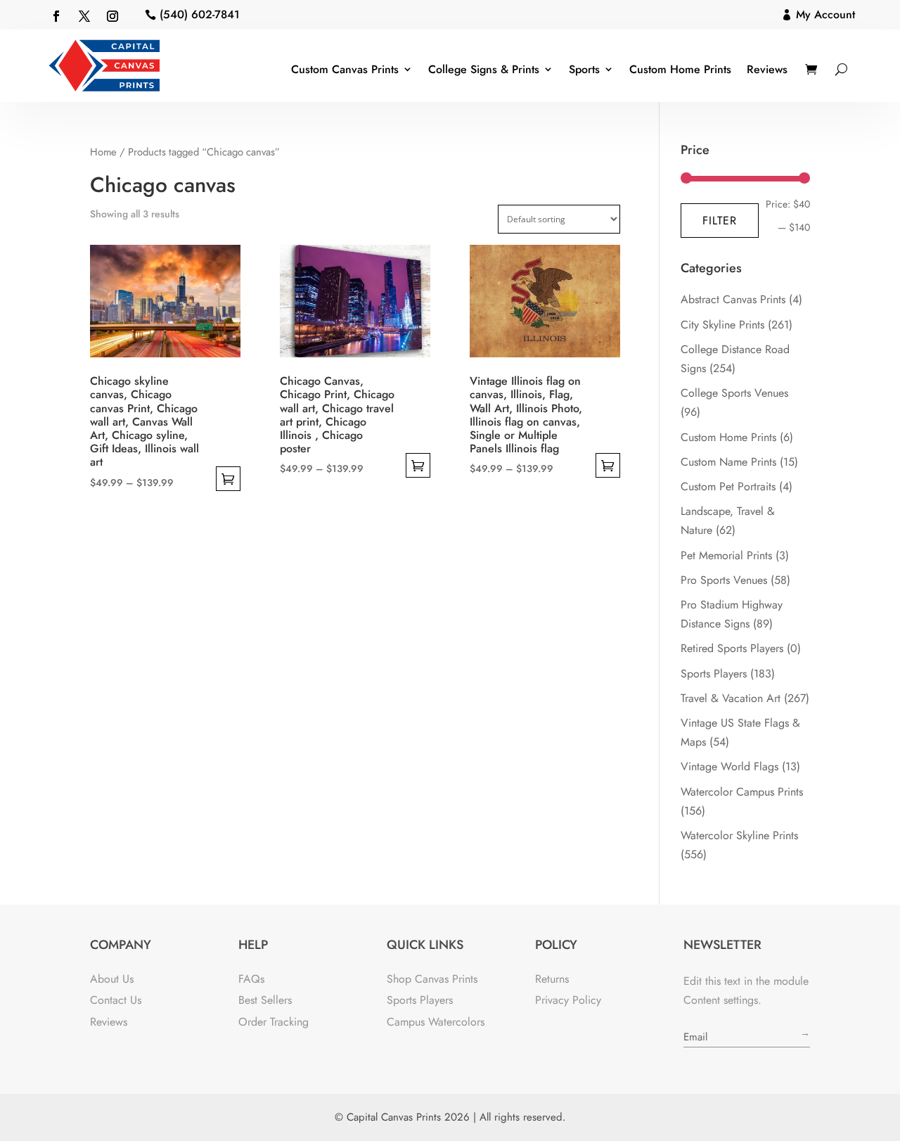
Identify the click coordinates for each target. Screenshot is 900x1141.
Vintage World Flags (729, 766)
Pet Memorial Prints (726, 555)
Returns (552, 979)
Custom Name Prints (728, 462)
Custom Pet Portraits (728, 486)
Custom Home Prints (680, 69)
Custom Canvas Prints (345, 69)
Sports (584, 69)
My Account (825, 14)
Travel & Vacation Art (730, 698)
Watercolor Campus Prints (742, 792)
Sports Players (714, 673)
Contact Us (115, 1000)
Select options (228, 478)
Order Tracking (273, 1022)
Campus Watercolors (435, 1022)
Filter (719, 220)
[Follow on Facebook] (56, 16)
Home (103, 152)
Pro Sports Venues (724, 580)
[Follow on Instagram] (112, 16)
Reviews (767, 69)
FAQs (251, 979)
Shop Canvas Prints (432, 979)
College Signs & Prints (483, 69)
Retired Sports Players (732, 648)
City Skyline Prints (722, 325)
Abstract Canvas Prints (733, 299)
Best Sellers (265, 1000)
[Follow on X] (84, 16)
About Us (112, 979)
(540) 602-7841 (200, 14)
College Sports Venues (734, 393)
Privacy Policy (568, 1000)
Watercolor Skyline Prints (739, 835)
